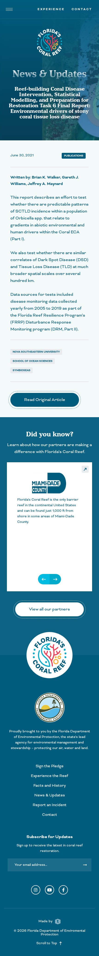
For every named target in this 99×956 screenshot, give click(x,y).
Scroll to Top (49, 943)
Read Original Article (44, 400)
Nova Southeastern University (36, 352)
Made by (45, 921)
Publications (73, 155)
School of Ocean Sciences (32, 361)
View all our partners (49, 609)
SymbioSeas (21, 370)
